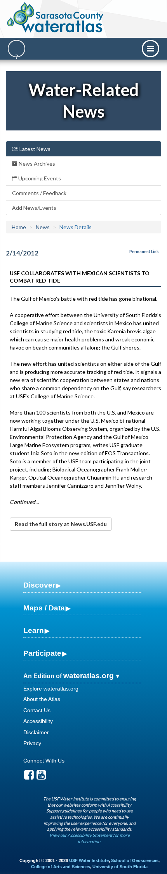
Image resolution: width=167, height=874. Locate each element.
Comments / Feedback (39, 193)
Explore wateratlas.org (50, 688)
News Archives (36, 163)
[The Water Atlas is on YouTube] (41, 777)
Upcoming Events (39, 178)
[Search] (16, 48)
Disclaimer (36, 732)
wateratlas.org (88, 676)
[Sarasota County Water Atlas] (56, 17)
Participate (42, 653)
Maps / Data (44, 608)
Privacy (32, 743)
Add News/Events (34, 207)
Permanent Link (144, 251)
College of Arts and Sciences (60, 866)
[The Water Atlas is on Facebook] (29, 777)
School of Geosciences (134, 860)
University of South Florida (120, 866)
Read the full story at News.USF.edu (61, 524)
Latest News (34, 149)
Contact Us (36, 710)
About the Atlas (41, 699)
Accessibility (38, 721)
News (43, 227)
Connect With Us (43, 760)
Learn (33, 630)
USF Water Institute (89, 860)
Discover (39, 585)
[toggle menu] (150, 48)
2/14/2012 (22, 253)
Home (19, 227)
